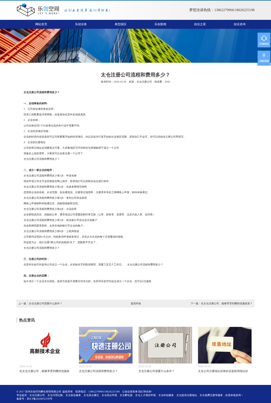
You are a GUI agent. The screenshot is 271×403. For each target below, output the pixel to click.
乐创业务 (81, 24)
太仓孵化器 (126, 395)
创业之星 (200, 24)
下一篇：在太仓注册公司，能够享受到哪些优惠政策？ (222, 303)
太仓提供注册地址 (186, 395)
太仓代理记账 (55, 395)
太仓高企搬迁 (91, 395)
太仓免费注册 (207, 395)
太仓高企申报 (109, 395)
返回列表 (136, 303)
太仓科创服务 (166, 395)
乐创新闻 (160, 24)
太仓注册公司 (144, 81)
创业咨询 (240, 24)
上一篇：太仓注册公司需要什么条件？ (40, 303)
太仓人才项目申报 (145, 395)
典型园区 (121, 24)
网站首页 (41, 24)
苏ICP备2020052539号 (39, 398)
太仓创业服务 (73, 395)
